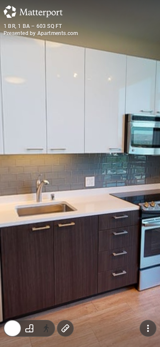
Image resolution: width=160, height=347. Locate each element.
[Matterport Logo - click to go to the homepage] (33, 12)
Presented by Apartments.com (41, 33)
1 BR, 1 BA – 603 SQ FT (33, 26)
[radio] (12, 328)
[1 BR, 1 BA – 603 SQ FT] (80, 173)
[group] (29, 328)
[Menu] (148, 328)
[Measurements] (65, 328)
